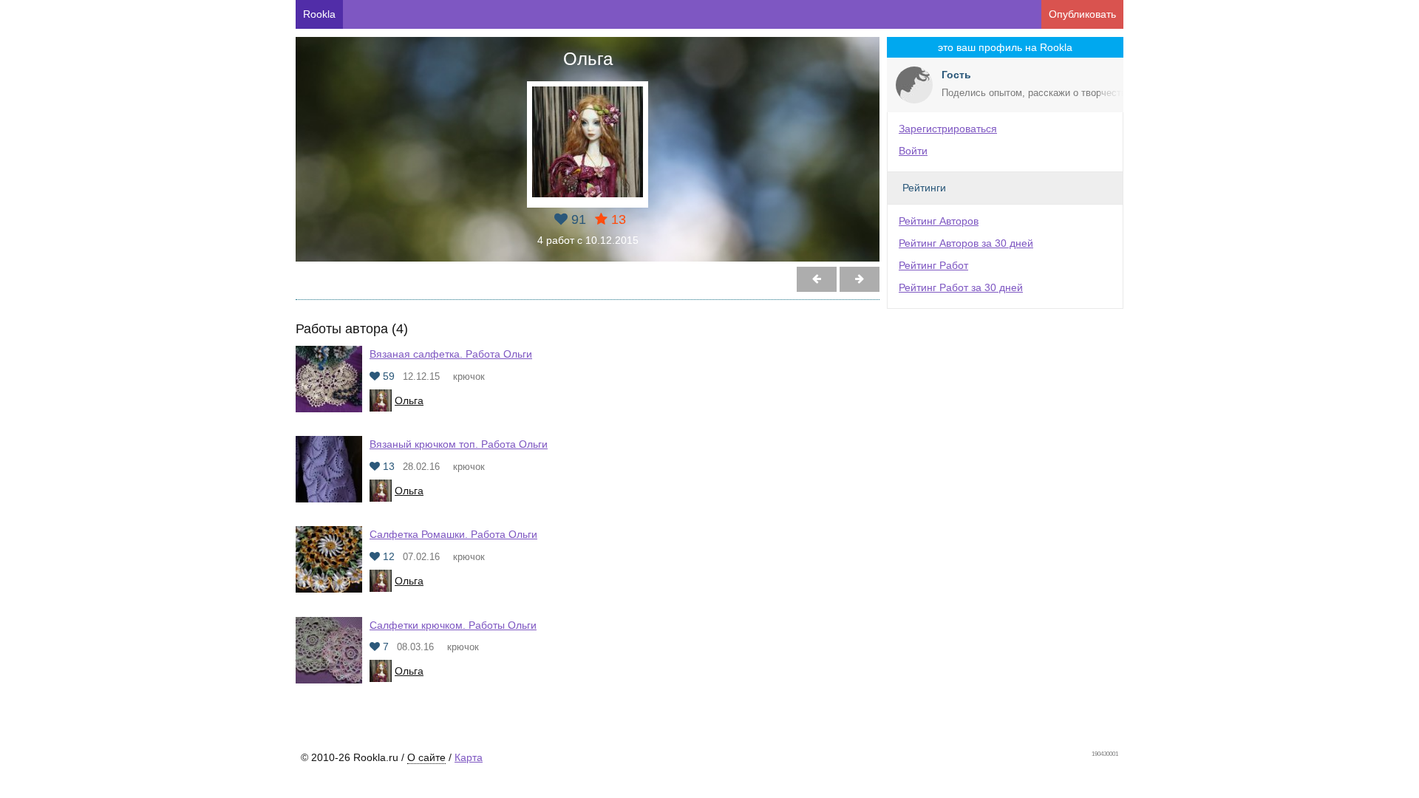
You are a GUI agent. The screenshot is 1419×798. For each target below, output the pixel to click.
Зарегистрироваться (948, 128)
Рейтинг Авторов (939, 221)
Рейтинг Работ (933, 265)
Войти (913, 151)
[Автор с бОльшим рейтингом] (817, 279)
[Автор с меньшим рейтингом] (859, 279)
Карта (469, 757)
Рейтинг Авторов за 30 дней (966, 243)
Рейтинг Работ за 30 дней (961, 287)
